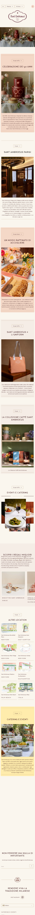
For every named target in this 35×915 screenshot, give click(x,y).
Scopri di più (16, 234)
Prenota (9, 6)
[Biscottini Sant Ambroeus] (13, 583)
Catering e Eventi (9, 912)
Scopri (16, 146)
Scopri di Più (16, 61)
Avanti (19, 559)
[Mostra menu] (3, 6)
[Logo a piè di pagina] (17, 879)
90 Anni (18, 6)
